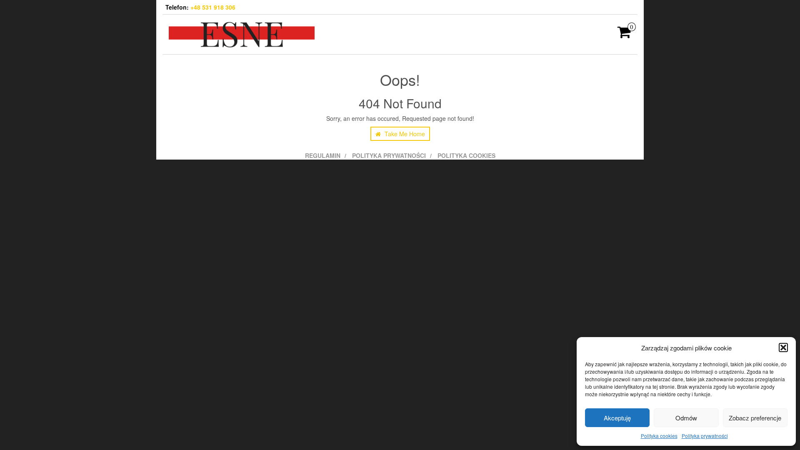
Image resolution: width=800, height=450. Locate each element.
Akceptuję (617, 417)
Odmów (686, 417)
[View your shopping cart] (624, 34)
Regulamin (322, 155)
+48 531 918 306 (212, 7)
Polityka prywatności (705, 435)
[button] (783, 347)
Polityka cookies (659, 435)
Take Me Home (404, 134)
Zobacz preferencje (755, 417)
